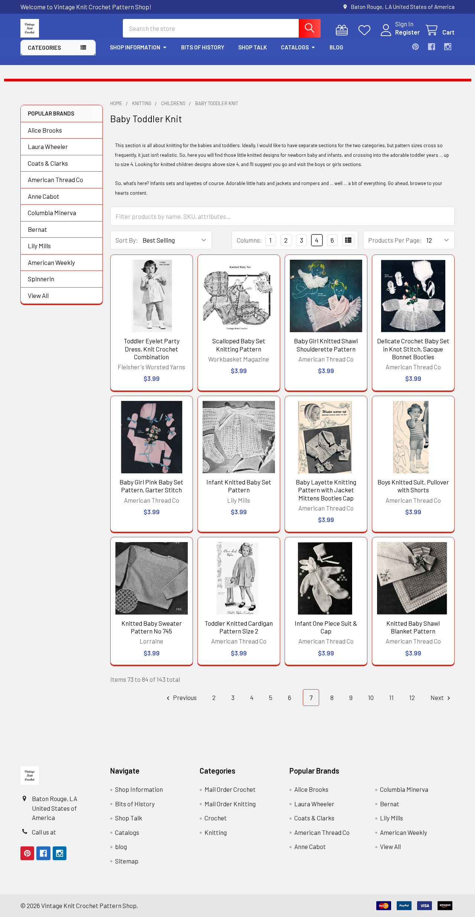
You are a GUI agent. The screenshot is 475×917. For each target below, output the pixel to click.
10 (371, 697)
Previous (184, 697)
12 (412, 697)
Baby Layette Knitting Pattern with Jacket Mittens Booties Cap (326, 490)
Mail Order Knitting (230, 803)
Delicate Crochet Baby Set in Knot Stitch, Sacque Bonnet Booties (413, 348)
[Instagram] (448, 47)
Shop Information (135, 47)
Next (437, 697)
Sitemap (126, 861)
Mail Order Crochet (230, 789)
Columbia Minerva (52, 212)
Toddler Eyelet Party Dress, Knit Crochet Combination (152, 348)
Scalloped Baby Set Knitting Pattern (238, 344)
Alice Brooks (45, 130)
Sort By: (126, 240)
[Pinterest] (415, 47)
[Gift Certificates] (344, 30)
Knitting (215, 832)
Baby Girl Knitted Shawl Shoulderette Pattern (326, 344)
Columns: (249, 240)
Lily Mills (39, 245)
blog (336, 47)
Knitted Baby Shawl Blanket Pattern (413, 627)
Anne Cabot (43, 196)
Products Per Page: (395, 240)
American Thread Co (55, 179)
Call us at (44, 832)
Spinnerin (41, 278)
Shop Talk (252, 47)
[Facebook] (431, 47)
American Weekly (51, 262)
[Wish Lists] (366, 30)
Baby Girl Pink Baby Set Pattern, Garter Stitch (151, 485)
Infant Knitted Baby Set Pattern (238, 485)
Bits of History (202, 47)
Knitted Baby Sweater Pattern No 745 (151, 627)
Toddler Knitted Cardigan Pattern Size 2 (238, 627)
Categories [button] (44, 47)
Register (407, 32)
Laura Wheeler (48, 146)
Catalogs (295, 47)
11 (391, 697)
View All (38, 295)
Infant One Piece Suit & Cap (326, 627)
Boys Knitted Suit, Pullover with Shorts (413, 485)
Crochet (215, 818)
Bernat (37, 229)
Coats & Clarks (48, 163)
